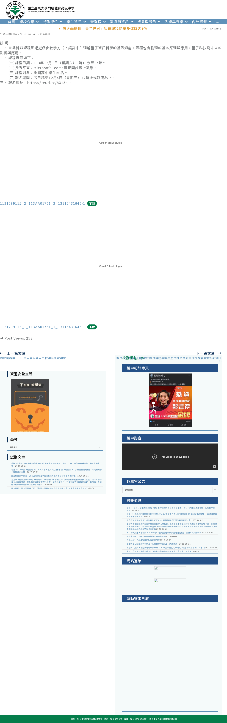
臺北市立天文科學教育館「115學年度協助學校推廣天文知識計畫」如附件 (159, 551)
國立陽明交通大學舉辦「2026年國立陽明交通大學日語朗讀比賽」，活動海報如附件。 (48, 488)
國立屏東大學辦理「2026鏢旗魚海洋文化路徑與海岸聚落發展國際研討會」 (44, 475)
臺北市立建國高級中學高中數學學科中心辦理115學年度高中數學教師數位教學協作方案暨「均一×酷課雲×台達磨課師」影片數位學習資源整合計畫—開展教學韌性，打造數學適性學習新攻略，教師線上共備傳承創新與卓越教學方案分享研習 (56, 482)
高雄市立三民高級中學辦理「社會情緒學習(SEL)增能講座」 (153, 543)
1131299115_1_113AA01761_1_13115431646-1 (42, 326)
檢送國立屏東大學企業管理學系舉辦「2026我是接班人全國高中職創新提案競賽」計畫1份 (166, 547)
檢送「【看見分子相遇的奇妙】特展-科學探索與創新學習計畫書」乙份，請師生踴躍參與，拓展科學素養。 (55, 464)
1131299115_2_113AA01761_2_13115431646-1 (42, 203)
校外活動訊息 (10, 34)
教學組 (46, 34)
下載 (92, 203)
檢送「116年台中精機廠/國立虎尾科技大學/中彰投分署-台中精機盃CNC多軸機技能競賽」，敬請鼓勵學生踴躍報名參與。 (56, 470)
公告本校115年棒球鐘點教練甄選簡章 (143, 540)
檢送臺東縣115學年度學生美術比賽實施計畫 (146, 536)
